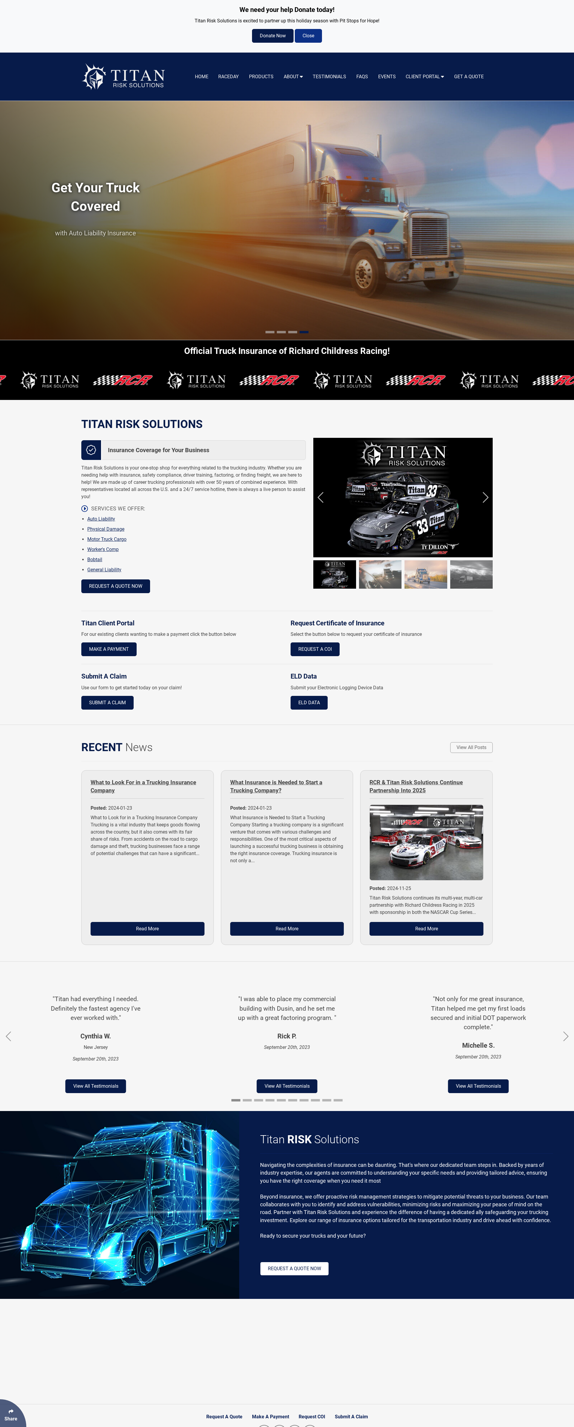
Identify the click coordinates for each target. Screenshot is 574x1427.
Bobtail (94, 559)
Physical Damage (105, 529)
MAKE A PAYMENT (109, 649)
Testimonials (329, 76)
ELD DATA (309, 702)
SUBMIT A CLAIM (107, 702)
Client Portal (423, 76)
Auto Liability (101, 519)
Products (261, 76)
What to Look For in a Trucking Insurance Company (143, 786)
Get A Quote (469, 76)
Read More (147, 929)
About (291, 76)
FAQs (362, 76)
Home (201, 76)
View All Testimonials (95, 1086)
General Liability (104, 570)
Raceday (228, 76)
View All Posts (471, 747)
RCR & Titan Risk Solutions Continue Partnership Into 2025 (416, 786)
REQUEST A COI (315, 649)
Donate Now (273, 36)
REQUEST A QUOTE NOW (115, 586)
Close (308, 36)
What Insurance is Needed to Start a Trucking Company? (276, 786)
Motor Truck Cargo (106, 539)
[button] (269, 332)
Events (387, 76)
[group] (403, 497)
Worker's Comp (103, 549)
